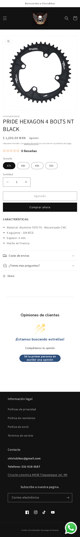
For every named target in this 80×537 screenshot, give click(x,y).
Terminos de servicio (20, 435)
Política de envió (18, 427)
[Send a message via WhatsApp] (71, 528)
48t (23, 165)
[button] (5, 18)
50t (51, 165)
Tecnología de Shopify (50, 530)
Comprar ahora (40, 207)
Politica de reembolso (22, 418)
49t (37, 165)
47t (9, 165)
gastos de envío (31, 143)
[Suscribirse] (67, 497)
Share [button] (11, 276)
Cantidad (8, 174)
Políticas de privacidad (22, 409)
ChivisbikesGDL (34, 530)
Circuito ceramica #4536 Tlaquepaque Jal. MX (38, 475)
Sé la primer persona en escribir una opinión (40, 358)
